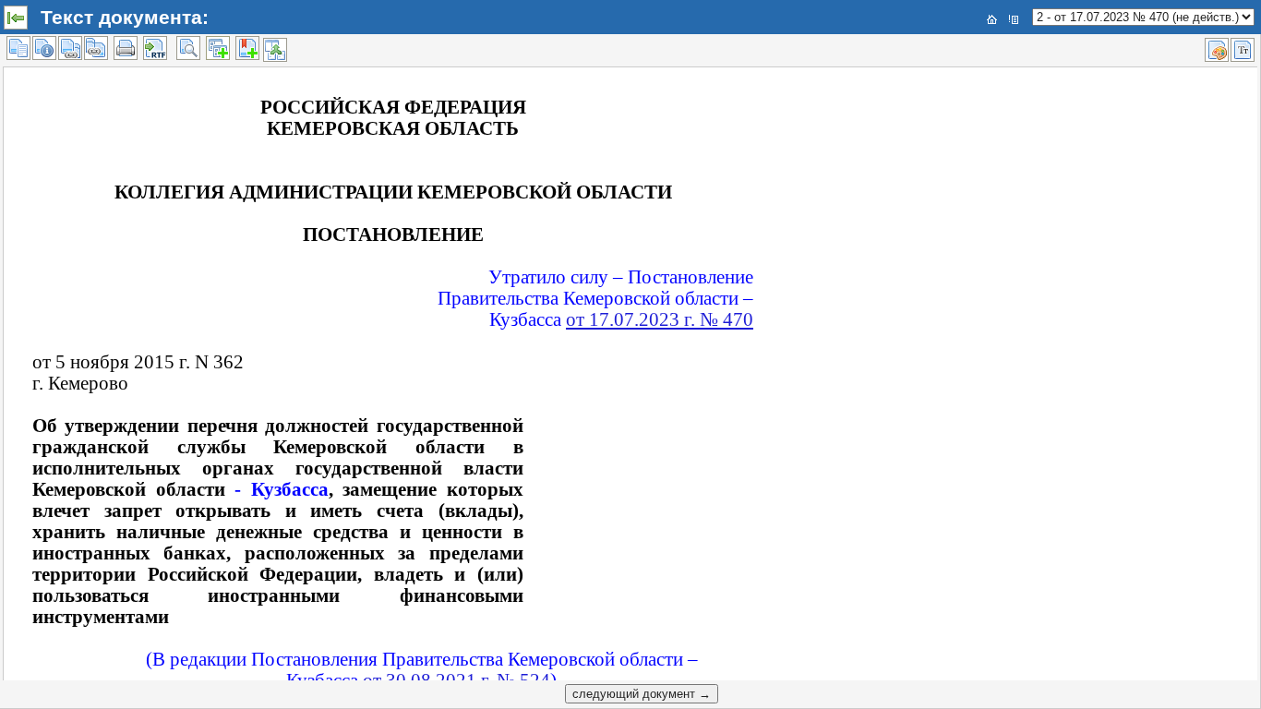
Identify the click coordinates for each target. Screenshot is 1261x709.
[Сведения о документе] (44, 48)
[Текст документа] (18, 48)
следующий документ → (641, 694)
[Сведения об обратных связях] (96, 48)
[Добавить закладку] (247, 48)
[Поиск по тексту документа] (188, 48)
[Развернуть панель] (16, 18)
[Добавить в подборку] (218, 48)
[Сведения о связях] (70, 48)
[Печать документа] (126, 48)
